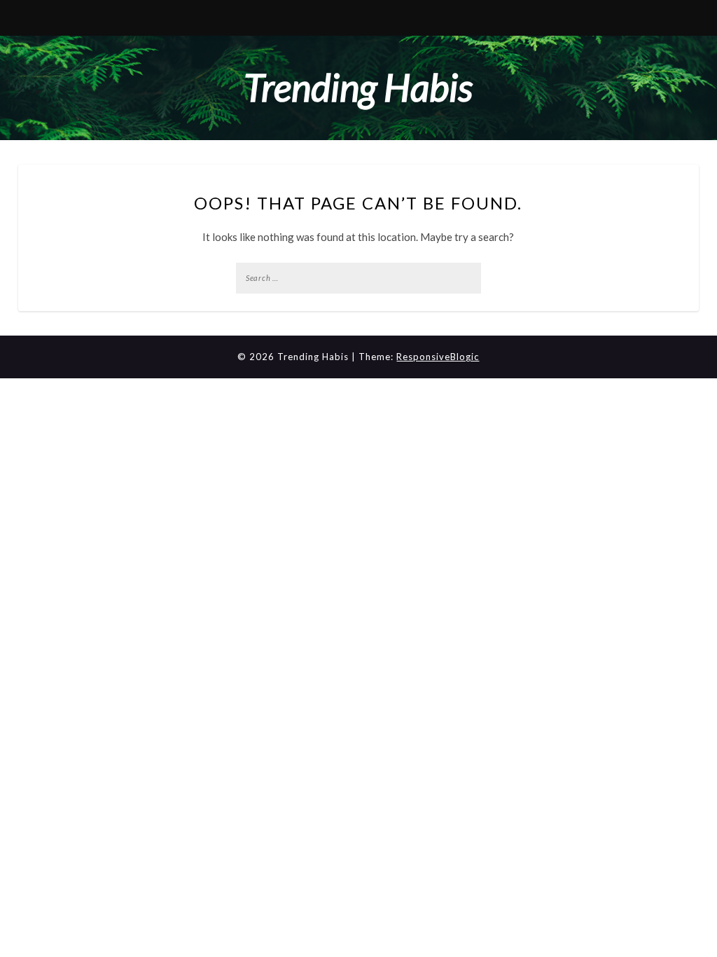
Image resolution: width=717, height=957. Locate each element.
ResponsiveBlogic (437, 356)
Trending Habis (358, 87)
